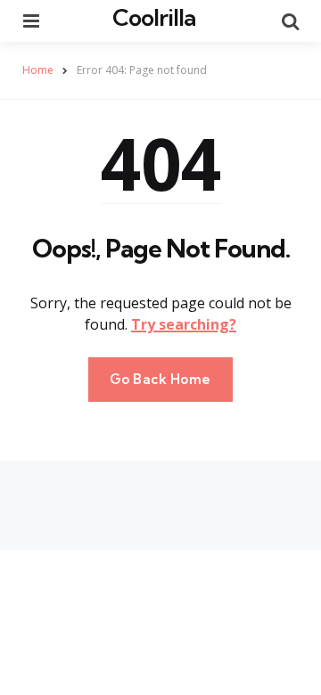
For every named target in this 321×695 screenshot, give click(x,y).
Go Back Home (160, 379)
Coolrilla (153, 17)
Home (38, 70)
